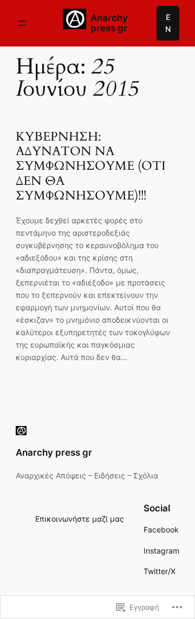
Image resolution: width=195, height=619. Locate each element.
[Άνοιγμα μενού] (22, 23)
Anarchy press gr (109, 23)
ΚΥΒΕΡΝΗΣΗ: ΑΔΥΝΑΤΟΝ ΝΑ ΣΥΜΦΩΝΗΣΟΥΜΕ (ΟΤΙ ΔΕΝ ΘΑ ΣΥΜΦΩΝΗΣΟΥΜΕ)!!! (91, 166)
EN (168, 23)
